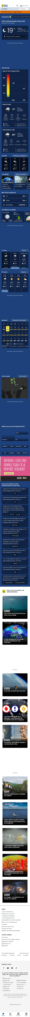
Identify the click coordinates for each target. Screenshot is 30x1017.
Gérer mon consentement (9, 922)
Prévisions (23, 9)
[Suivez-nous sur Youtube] (12, 968)
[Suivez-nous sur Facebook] (4, 968)
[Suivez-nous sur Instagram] (8, 968)
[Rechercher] (17, 5)
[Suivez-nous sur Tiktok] (16, 968)
